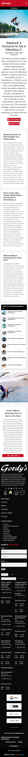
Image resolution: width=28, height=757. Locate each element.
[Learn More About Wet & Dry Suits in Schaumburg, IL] (14, 352)
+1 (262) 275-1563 (6, 592)
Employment (6, 531)
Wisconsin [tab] (4, 574)
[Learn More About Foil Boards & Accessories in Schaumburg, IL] (14, 332)
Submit (3, 569)
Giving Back (6, 529)
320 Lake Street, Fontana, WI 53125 (20, 587)
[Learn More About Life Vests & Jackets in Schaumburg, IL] (14, 346)
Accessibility (14, 746)
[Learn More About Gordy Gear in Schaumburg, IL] (14, 365)
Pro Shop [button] (4, 516)
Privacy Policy (11, 742)
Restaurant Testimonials (9, 538)
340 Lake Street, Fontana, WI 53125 (20, 643)
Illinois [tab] (12, 574)
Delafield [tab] (20, 578)
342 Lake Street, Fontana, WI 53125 (6, 588)
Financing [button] (4, 509)
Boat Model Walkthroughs (10, 537)
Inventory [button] (4, 502)
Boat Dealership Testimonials (11, 526)
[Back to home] (6, 3)
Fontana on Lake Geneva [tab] (8, 578)
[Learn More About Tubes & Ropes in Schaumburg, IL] (14, 339)
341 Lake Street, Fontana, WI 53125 (6, 620)
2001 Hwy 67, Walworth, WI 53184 (6, 675)
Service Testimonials (8, 540)
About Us (5, 524)
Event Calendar (7, 535)
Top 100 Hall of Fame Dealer (14, 733)
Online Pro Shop (14, 123)
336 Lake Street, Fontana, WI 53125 (20, 622)
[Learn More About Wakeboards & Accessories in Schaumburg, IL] (14, 312)
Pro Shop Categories (14, 119)
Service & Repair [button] (6, 513)
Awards (5, 528)
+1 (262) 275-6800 (6, 624)
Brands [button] (3, 506)
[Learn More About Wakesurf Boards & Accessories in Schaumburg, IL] (14, 319)
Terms (20, 742)
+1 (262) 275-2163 (20, 590)
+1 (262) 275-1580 (20, 647)
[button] (26, 3)
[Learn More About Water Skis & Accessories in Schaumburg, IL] (14, 326)
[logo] (14, 697)
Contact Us (6, 533)
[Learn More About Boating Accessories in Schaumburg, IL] (14, 359)
